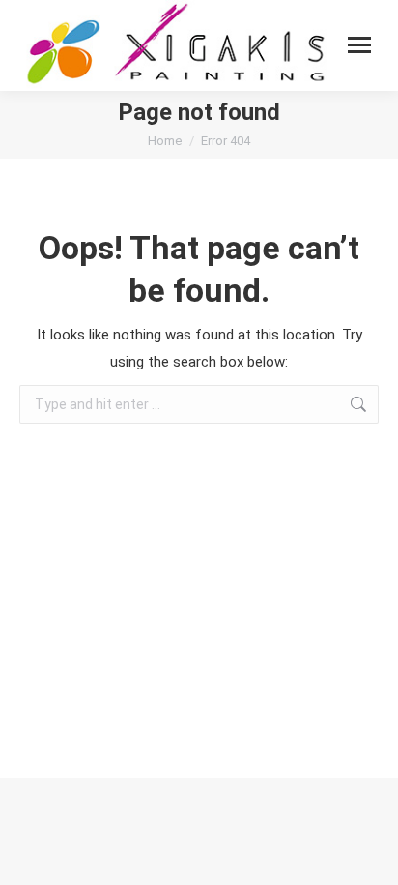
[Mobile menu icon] (359, 45)
